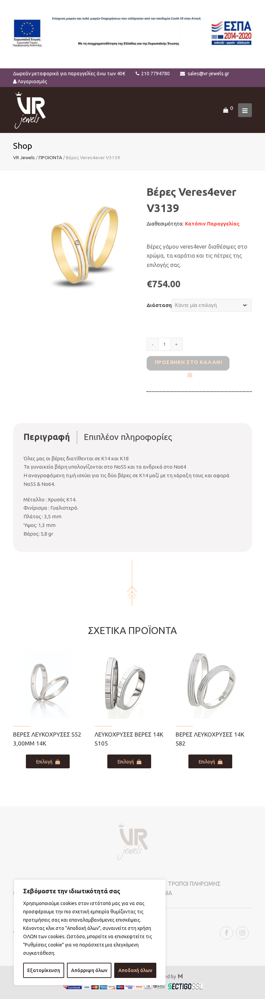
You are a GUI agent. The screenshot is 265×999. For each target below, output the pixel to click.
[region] (90, 932)
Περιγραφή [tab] (46, 437)
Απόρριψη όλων (89, 970)
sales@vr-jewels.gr (208, 73)
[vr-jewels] (30, 110)
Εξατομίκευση (43, 970)
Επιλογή (44, 762)
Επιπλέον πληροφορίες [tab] (128, 437)
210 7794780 (155, 73)
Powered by (166, 976)
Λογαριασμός (32, 81)
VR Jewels (24, 157)
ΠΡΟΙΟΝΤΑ (50, 157)
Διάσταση (159, 305)
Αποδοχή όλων (135, 970)
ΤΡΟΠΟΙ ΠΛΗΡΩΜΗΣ (194, 884)
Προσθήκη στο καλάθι (188, 362)
